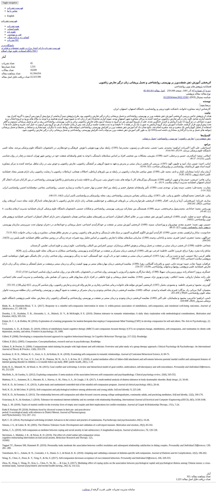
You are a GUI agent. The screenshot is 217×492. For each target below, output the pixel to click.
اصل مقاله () (154, 90)
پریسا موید (205, 105)
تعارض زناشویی (186, 138)
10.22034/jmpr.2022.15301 (176, 97)
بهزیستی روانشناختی (167, 138)
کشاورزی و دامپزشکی (18, 37)
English (10, 16)
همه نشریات (13, 26)
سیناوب (86, 489)
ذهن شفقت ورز (203, 138)
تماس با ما (12, 11)
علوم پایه (11, 32)
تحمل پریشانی (149, 138)
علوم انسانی (13, 29)
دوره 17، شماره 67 (201, 90)
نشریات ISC (13, 40)
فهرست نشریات (15, 8)
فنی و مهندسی (14, 34)
